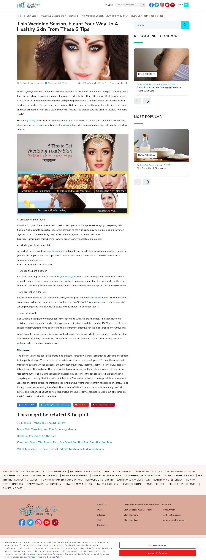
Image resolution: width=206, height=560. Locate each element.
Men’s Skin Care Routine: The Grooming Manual (47, 429)
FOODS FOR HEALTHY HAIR (75, 475)
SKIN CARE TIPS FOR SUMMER (183, 484)
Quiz (99, 509)
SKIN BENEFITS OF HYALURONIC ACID (142, 475)
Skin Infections (131, 514)
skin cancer (95, 297)
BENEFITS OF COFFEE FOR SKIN (168, 480)
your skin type (67, 276)
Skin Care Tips (131, 520)
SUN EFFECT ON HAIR (132, 484)
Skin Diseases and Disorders (138, 509)
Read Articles (146, 74)
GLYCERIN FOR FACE (57, 471)
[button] (137, 101)
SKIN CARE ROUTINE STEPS (148, 471)
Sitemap (101, 514)
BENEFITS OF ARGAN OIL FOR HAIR (133, 480)
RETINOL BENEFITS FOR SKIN (99, 480)
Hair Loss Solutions (171, 514)
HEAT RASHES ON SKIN (107, 484)
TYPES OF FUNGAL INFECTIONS (180, 471)
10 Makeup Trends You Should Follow (41, 423)
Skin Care (31, 15)
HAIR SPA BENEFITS (34, 471)
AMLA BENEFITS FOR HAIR (15, 475)
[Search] (143, 5)
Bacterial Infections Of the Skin (36, 436)
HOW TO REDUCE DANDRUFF (118, 471)
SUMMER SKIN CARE (155, 484)
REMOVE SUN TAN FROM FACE (106, 475)
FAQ (99, 520)
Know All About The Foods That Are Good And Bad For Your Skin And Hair (64, 442)
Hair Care (166, 504)
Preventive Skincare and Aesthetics (58, 15)
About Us (101, 504)
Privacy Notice (35, 557)
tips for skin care (63, 125)
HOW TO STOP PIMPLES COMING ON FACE (61, 480)
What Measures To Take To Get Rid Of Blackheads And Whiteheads (60, 449)
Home (20, 15)
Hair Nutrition (168, 509)
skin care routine (55, 251)
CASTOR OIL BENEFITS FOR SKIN (179, 475)
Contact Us (102, 525)
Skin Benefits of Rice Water (152, 168)
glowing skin (33, 120)
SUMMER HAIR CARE (12, 488)
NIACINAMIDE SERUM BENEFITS (85, 471)
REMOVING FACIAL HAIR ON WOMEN (44, 484)
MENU (180, 5)
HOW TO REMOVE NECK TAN (78, 484)
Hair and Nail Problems (173, 520)
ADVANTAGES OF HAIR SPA (45, 475)
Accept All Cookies (157, 553)
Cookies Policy (54, 557)
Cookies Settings (157, 545)
